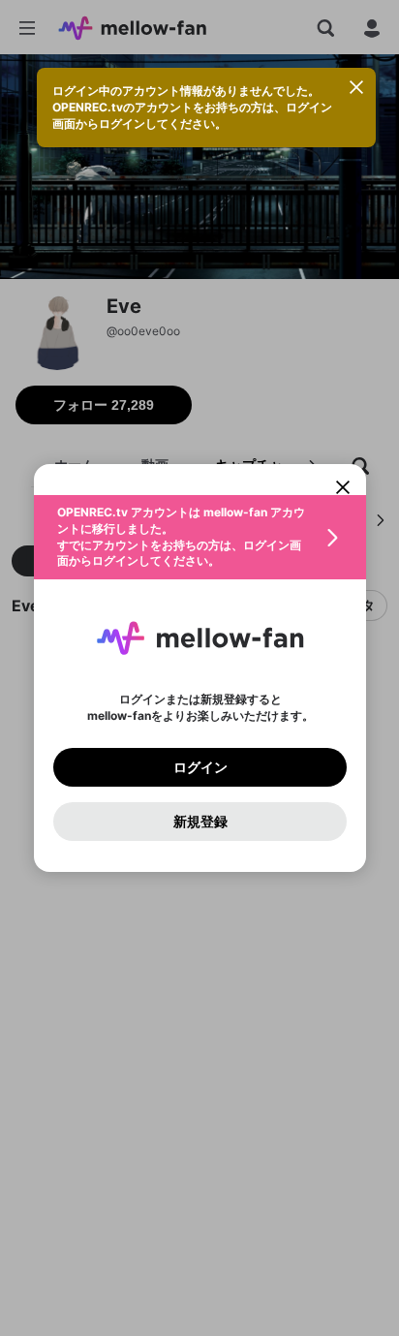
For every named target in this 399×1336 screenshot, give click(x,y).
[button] (200, 537)
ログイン (199, 767)
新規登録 (199, 821)
